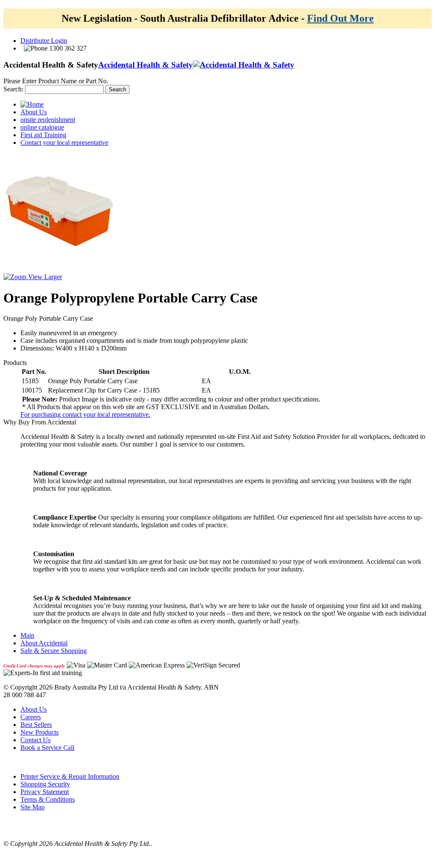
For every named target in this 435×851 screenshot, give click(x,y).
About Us (33, 709)
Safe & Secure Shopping (53, 650)
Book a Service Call (47, 747)
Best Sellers (36, 724)
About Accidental (44, 643)
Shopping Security (45, 784)
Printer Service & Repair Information (69, 776)
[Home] (32, 104)
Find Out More (340, 18)
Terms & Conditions (47, 799)
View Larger (44, 276)
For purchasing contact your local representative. (85, 414)
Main (27, 635)
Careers (30, 717)
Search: (13, 89)
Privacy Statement (44, 791)
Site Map (32, 807)
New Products (39, 732)
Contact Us (35, 740)
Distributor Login (43, 40)
